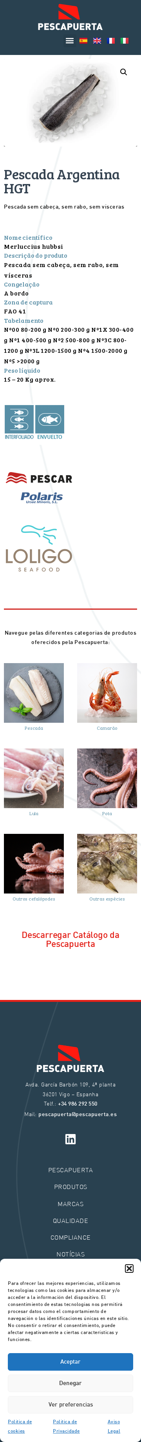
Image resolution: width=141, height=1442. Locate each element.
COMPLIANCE (71, 1237)
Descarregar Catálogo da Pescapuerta (70, 940)
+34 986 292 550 (78, 1104)
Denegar (70, 1383)
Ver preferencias (71, 1405)
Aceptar (70, 1362)
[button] (129, 1268)
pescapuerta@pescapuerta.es (77, 1114)
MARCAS (70, 1203)
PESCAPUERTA (70, 1169)
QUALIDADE (71, 1220)
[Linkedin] (70, 1139)
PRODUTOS (70, 1186)
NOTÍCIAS (70, 1254)
